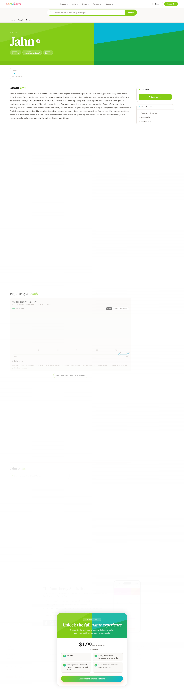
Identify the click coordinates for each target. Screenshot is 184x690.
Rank (109, 308)
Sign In (157, 4)
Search (131, 13)
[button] (155, 97)
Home (12, 20)
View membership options (92, 678)
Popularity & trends (149, 113)
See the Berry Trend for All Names (70, 375)
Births (116, 308)
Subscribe (171, 4)
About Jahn (145, 117)
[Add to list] (38, 41)
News (84, 4)
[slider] (119, 354)
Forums (96, 4)
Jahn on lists (146, 121)
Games (108, 4)
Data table (18, 361)
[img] (70, 332)
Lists (74, 4)
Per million (123, 308)
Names (63, 4)
